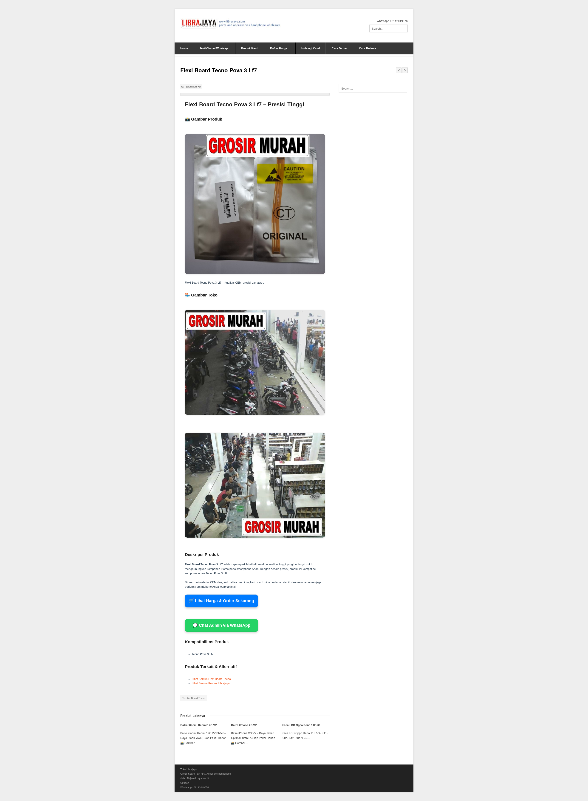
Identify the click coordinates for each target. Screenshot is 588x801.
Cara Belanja (367, 48)
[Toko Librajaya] (230, 23)
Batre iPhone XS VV (244, 725)
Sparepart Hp (193, 86)
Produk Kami (249, 48)
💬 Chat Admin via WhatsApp (221, 625)
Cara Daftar (339, 48)
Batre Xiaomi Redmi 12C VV (198, 725)
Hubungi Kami (310, 48)
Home (184, 48)
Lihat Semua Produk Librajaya (211, 683)
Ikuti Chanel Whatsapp (214, 48)
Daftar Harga (278, 48)
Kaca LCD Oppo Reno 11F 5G (301, 725)
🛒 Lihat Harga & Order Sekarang (221, 600)
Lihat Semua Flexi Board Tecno (211, 679)
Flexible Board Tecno (193, 698)
